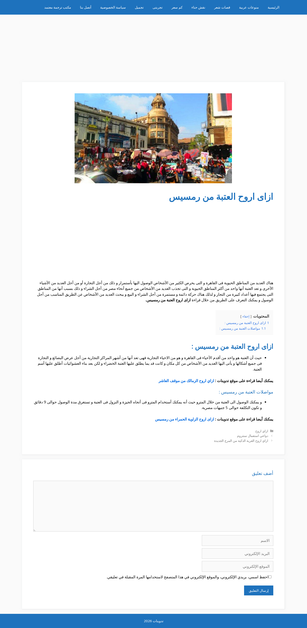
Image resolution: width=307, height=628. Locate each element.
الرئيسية (273, 7)
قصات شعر (222, 7)
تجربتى (157, 7)
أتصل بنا (85, 7)
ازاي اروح (261, 431)
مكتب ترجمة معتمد (57, 7)
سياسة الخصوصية (113, 7)
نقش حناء (198, 7)
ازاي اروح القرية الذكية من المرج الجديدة (241, 440)
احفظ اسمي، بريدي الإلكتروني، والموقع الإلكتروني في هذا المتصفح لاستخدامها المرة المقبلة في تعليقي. (187, 576)
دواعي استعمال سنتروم (252, 436)
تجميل (139, 7)
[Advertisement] (153, 46)
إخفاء (245, 316)
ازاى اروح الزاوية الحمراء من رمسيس (184, 419)
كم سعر (176, 7)
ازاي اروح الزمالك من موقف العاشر (186, 380)
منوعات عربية (249, 7)
